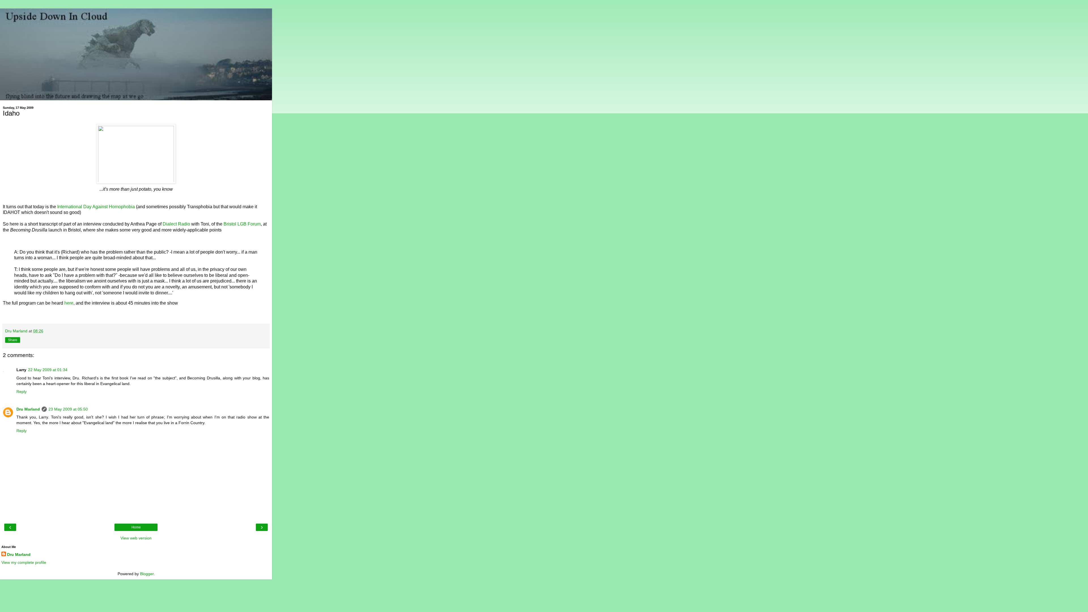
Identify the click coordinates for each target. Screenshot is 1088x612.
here (68, 303)
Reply (21, 391)
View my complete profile (23, 562)
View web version (136, 538)
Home (136, 527)
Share (12, 340)
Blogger (147, 573)
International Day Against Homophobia (96, 206)
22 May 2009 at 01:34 (47, 369)
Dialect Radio (176, 224)
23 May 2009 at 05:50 (68, 409)
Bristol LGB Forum (242, 224)
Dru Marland (28, 409)
